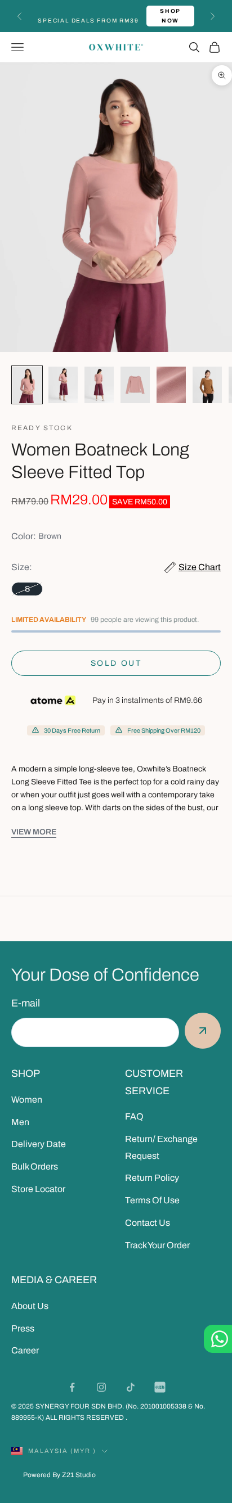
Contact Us (147, 1222)
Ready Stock (42, 428)
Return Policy (152, 1177)
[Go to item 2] (63, 384)
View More (33, 832)
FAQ (134, 1116)
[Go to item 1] (27, 384)
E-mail (25, 1003)
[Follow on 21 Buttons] (160, 1387)
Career (25, 1350)
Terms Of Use (152, 1200)
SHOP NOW (170, 16)
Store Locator (38, 1189)
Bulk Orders (34, 1166)
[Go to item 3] (99, 384)
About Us (29, 1306)
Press (22, 1328)
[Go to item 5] (171, 384)
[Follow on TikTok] (130, 1387)
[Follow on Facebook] (72, 1387)
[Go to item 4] (135, 384)
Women (26, 1099)
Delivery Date (38, 1144)
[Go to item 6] (207, 384)
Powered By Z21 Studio (59, 1475)
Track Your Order (157, 1245)
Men (20, 1122)
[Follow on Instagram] (101, 1387)
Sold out (116, 663)
